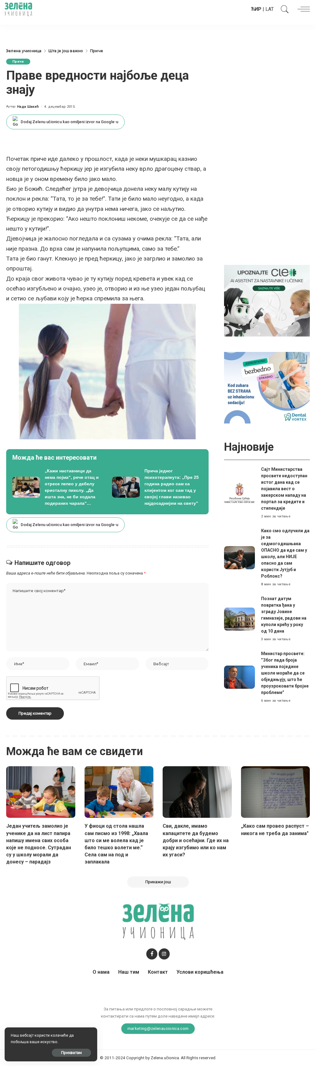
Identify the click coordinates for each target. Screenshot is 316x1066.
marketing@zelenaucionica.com (158, 1028)
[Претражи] (283, 9)
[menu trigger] (302, 9)
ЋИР (256, 9)
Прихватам (71, 1052)
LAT (269, 9)
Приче (18, 62)
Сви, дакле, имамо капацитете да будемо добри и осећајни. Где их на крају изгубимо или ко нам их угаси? (196, 840)
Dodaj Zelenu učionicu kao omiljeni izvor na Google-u (69, 121)
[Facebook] (151, 953)
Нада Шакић (28, 106)
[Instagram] (164, 953)
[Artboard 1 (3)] (267, 300)
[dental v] (267, 387)
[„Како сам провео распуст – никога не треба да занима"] (275, 792)
